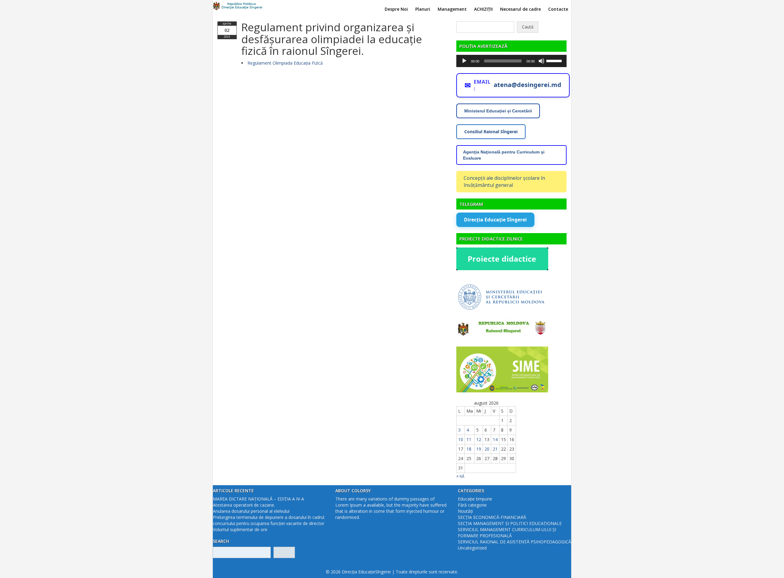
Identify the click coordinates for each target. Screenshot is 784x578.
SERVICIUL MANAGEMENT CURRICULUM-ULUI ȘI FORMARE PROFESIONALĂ (507, 532)
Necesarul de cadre (520, 9)
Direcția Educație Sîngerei (495, 219)
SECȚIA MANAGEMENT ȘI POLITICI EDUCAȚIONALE (510, 523)
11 (468, 439)
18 (468, 449)
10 (460, 439)
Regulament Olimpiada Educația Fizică (285, 63)
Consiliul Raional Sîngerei (491, 131)
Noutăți (465, 511)
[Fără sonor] (541, 61)
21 (495, 449)
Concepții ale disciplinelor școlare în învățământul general (504, 181)
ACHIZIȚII (483, 9)
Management (452, 9)
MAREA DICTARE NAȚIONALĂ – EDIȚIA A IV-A (258, 499)
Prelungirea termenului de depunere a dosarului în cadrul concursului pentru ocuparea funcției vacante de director (268, 520)
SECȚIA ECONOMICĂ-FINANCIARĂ (492, 517)
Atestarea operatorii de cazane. (244, 505)
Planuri (422, 9)
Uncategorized (472, 548)
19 (478, 449)
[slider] (555, 60)
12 (478, 439)
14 (495, 439)
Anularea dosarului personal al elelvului (251, 511)
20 (486, 449)
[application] (511, 61)
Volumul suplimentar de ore (240, 529)
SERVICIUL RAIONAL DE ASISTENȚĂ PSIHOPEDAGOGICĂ (514, 542)
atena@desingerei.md (527, 85)
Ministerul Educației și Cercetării (498, 110)
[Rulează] (464, 61)
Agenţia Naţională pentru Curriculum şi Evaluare (504, 155)
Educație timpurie (475, 499)
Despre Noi (396, 9)
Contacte (558, 9)
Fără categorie (472, 505)
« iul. (460, 476)
